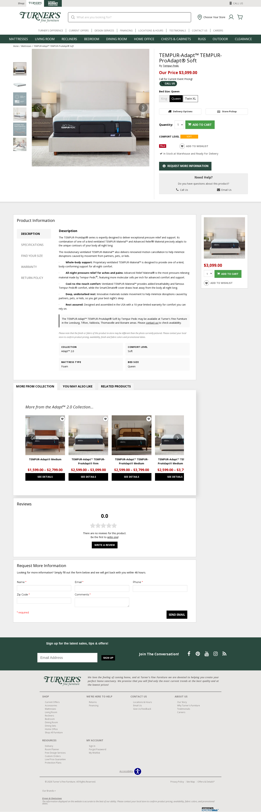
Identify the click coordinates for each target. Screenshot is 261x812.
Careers (218, 30)
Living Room (45, 39)
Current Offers (79, 30)
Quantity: (166, 124)
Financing (126, 30)
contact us (152, 322)
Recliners (69, 39)
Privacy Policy (177, 781)
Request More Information (187, 166)
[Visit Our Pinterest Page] (198, 653)
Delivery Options (182, 111)
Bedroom (91, 39)
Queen (176, 98)
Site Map (190, 781)
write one (112, 537)
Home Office (144, 39)
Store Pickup (229, 111)
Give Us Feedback (142, 708)
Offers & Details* (206, 781)
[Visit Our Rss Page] (224, 653)
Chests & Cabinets (176, 39)
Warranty (29, 267)
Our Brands (49, 790)
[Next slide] (177, 438)
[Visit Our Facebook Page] (189, 653)
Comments (83, 594)
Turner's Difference (50, 30)
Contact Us (199, 30)
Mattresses (18, 39)
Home (16, 46)
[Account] (231, 17)
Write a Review (104, 545)
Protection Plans (53, 762)
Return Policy (32, 278)
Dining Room (116, 39)
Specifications (32, 245)
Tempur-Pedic (171, 65)
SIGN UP (108, 657)
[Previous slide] (31, 438)
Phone (138, 582)
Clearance (243, 39)
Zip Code (23, 594)
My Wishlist (94, 752)
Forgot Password (97, 749)
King (164, 98)
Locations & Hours (150, 30)
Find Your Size (32, 256)
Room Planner (52, 749)
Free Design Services (55, 752)
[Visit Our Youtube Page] (207, 653)
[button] (211, 17)
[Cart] (240, 17)
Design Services (104, 30)
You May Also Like (78, 386)
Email (79, 582)
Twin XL (190, 98)
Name (21, 582)
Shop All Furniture (54, 732)
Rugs (202, 39)
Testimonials (177, 30)
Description (30, 234)
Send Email (177, 615)
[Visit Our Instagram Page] (216, 653)
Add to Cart (202, 125)
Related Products (116, 386)
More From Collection (35, 386)
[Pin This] (162, 147)
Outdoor (220, 39)
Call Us (170, 83)
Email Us (226, 189)
